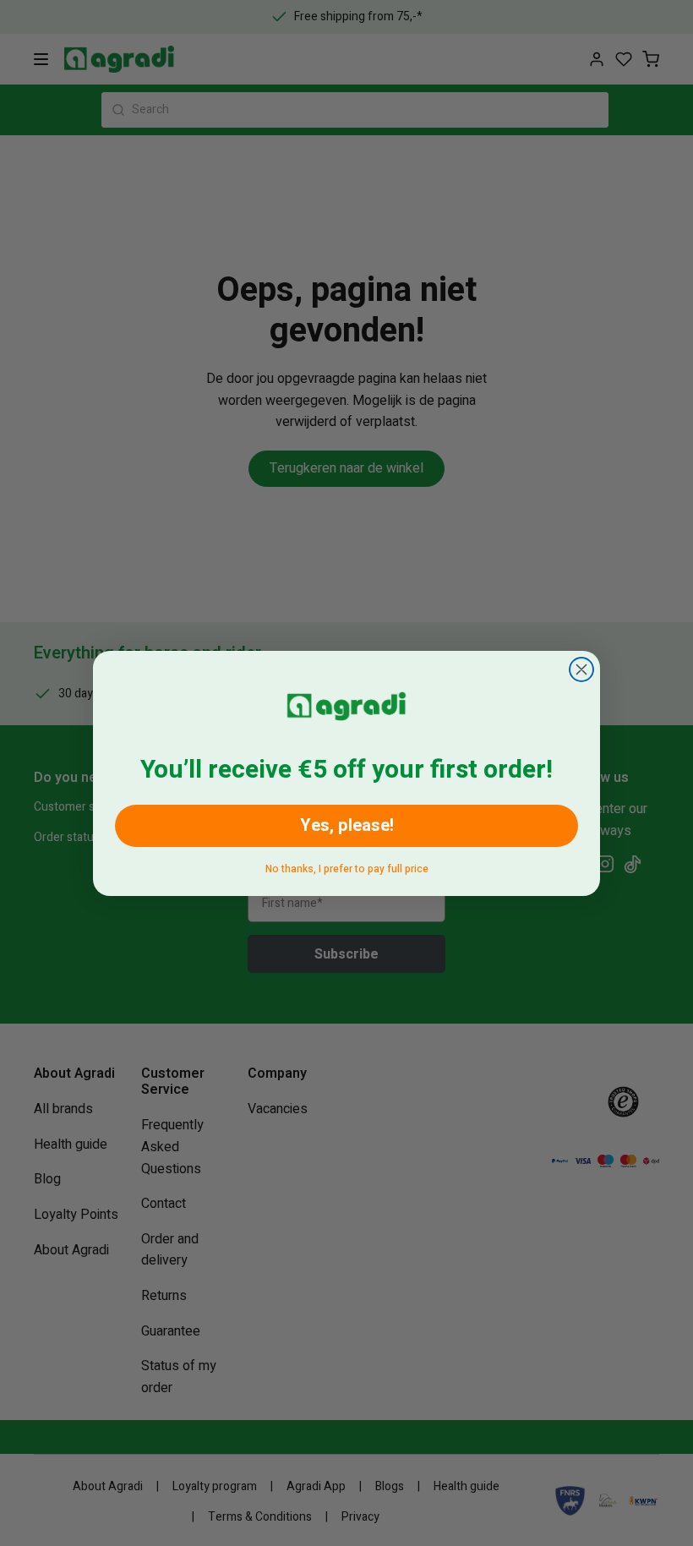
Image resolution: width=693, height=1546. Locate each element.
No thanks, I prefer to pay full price (346, 866)
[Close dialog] (581, 669)
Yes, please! (347, 825)
